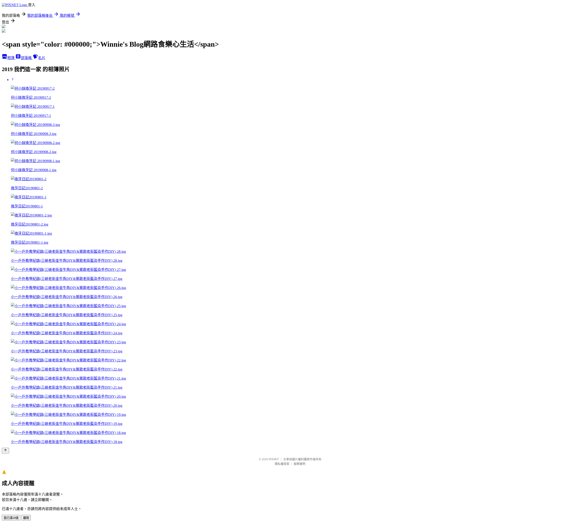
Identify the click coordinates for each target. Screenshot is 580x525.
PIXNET (274, 459)
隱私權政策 (282, 463)
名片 (41, 58)
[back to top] (5, 450)
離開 (26, 518)
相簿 (11, 58)
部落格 (27, 58)
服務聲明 (299, 463)
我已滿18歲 (11, 518)
